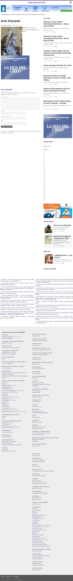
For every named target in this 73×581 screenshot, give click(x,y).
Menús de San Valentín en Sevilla (41, 546)
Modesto (4, 403)
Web (2, 121)
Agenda (8, 577)
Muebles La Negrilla (37, 428)
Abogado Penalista (7, 336)
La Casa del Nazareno (7, 363)
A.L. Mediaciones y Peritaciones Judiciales (43, 471)
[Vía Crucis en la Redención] (48, 232)
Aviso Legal (15, 577)
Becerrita (4, 384)
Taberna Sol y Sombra (38, 535)
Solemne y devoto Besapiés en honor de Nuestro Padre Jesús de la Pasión (57, 90)
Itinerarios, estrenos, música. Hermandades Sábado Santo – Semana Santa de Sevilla (56, 24)
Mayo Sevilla (5, 402)
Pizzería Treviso (36, 480)
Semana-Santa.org (37, 559)
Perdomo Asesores (7, 368)
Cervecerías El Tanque (8, 390)
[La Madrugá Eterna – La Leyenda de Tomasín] (48, 263)
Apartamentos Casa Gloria (9, 352)
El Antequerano (36, 570)
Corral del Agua (36, 520)
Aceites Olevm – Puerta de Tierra (10, 347)
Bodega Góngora (6, 387)
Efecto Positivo (36, 455)
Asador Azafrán (36, 510)
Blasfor (4, 358)
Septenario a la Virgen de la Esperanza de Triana (62, 237)
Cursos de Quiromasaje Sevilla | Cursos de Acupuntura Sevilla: (17, 292)
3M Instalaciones (36, 359)
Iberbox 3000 (35, 364)
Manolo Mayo (5, 400)
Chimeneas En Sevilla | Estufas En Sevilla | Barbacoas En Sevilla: (53, 284)
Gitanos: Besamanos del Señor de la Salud (57, 65)
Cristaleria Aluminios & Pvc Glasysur (42, 350)
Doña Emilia (5, 395)
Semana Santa (6, 25)
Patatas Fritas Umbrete (38, 461)
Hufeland (4, 343)
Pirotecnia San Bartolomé (39, 476)
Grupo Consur (36, 345)
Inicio (2, 577)
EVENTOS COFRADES (49, 221)
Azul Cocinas (5, 449)
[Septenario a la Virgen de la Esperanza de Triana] (48, 243)
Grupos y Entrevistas (37, 411)
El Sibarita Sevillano (7, 411)
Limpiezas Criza (36, 406)
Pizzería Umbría (36, 483)
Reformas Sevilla (36, 499)
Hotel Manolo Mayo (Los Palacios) (41, 384)
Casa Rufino (5, 389)
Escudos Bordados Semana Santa (41, 433)
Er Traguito (5, 398)
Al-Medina (35, 509)
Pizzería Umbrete (37, 482)
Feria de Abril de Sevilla (38, 369)
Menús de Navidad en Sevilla (40, 544)
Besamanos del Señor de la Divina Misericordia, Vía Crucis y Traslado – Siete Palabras (57, 78)
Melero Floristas (36, 373)
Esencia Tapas (6, 397)
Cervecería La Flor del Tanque (10, 392)
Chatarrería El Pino (7, 437)
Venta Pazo (5, 410)
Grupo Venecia (6, 422)
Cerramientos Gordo (7, 432)
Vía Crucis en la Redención (62, 225)
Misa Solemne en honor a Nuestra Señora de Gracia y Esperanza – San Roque (23, 14)
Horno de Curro (6, 424)
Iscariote (4, 416)
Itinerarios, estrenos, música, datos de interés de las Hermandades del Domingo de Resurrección (57, 53)
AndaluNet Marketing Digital (39, 340)
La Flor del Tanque (37, 528)
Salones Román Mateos (8, 427)
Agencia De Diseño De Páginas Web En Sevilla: (49, 301)
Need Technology (37, 397)
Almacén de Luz (36, 391)
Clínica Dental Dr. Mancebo (9, 441)
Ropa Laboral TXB (37, 551)
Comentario (4, 97)
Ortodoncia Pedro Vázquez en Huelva (12, 445)
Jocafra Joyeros (36, 336)
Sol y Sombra (5, 405)
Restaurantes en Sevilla (38, 543)
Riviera (4, 418)
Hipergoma (35, 441)
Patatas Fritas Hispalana (38, 460)
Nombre (3, 111)
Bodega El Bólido (6, 385)
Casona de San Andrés (38, 383)
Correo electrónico (6, 116)
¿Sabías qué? (47, 251)
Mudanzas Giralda (37, 422)
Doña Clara (5, 393)
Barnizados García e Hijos (9, 451)
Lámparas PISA (36, 392)
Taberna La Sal (6, 406)
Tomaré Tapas (6, 408)
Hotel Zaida (35, 386)
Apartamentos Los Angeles (9, 354)
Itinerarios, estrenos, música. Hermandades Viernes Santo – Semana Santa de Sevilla (56, 38)
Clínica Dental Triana (7, 443)
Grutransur (35, 378)
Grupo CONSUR (36, 498)
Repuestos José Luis (37, 488)
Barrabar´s (5, 382)
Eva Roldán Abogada (7, 338)
